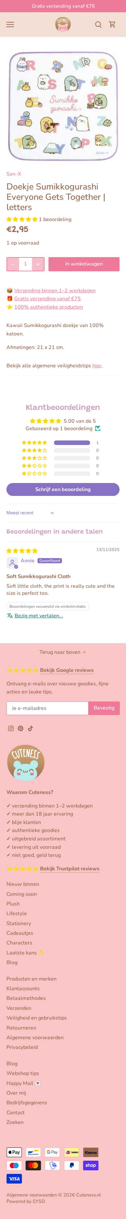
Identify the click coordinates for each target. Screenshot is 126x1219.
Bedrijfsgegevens (26, 1102)
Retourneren (21, 1027)
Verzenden (18, 1008)
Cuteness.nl (88, 1195)
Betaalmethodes (26, 998)
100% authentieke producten (48, 307)
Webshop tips (22, 1073)
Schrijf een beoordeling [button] (63, 489)
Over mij (16, 1093)
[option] (63, 106)
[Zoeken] (98, 24)
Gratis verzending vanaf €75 (63, 6)
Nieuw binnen (22, 884)
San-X (13, 174)
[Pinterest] (20, 728)
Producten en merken (31, 978)
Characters (19, 942)
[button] (22, 219)
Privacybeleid (22, 1047)
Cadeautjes (19, 933)
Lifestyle (16, 913)
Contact (15, 1112)
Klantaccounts (23, 988)
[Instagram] (11, 728)
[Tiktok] (30, 728)
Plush (13, 903)
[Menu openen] (10, 24)
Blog (11, 962)
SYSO (39, 1201)
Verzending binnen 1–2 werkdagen (55, 290)
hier (96, 365)
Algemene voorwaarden (35, 1037)
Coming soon (21, 894)
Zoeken (15, 1122)
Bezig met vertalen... (39, 615)
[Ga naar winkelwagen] (112, 24)
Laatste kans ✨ (25, 952)
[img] (21, 551)
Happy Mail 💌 (23, 1083)
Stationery (18, 923)
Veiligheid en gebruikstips (36, 1017)
